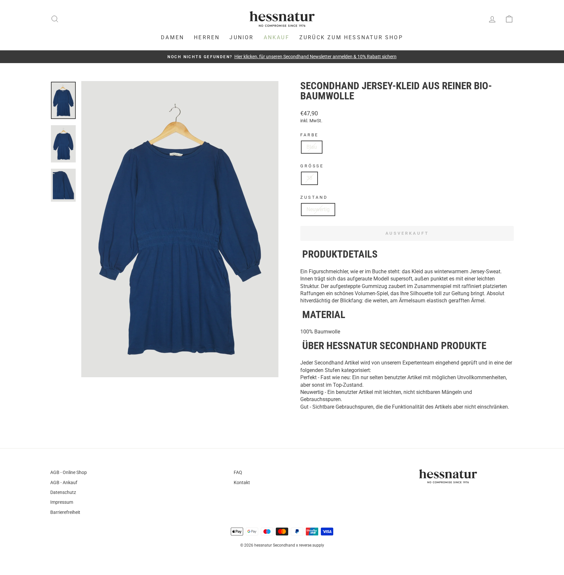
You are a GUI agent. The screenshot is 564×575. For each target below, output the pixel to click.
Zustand (314, 197)
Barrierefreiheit (65, 512)
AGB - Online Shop (68, 472)
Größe (312, 165)
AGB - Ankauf (63, 482)
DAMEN (172, 37)
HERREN (207, 37)
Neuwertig (318, 209)
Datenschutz (63, 492)
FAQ (238, 472)
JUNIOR (241, 37)
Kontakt (242, 482)
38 (309, 178)
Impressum (61, 502)
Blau (311, 147)
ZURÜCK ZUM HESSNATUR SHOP (351, 37)
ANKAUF (277, 37)
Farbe (309, 134)
